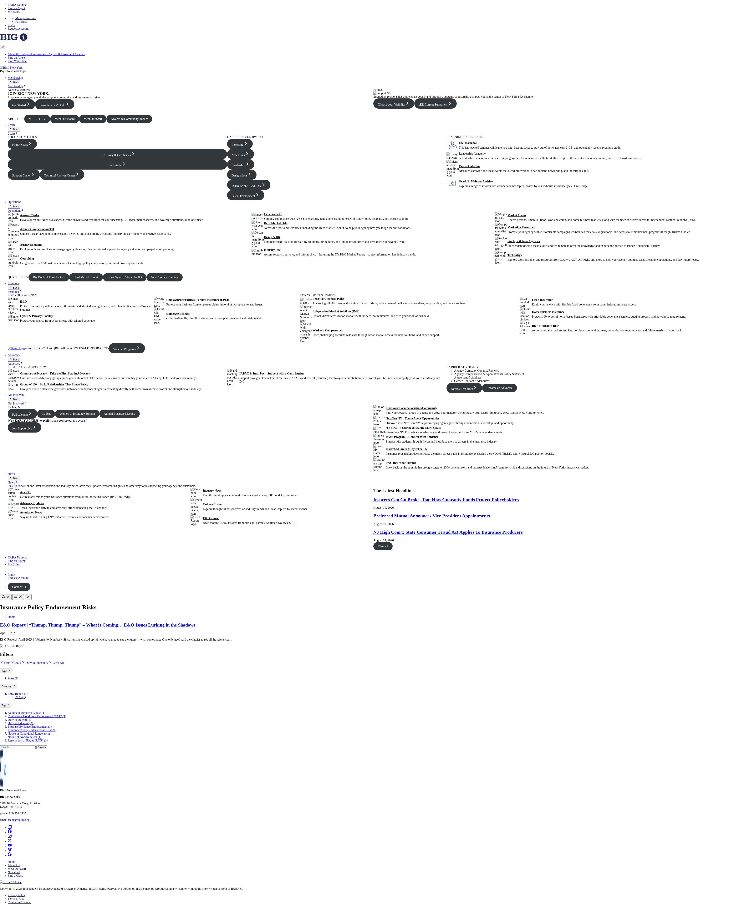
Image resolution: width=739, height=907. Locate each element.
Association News (31, 512)
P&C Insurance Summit (401, 462)
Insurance (13, 283)
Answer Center (29, 215)
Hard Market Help (276, 223)
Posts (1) (13, 678)
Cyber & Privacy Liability (36, 316)
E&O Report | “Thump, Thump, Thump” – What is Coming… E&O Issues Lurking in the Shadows (97, 624)
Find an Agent (16, 8)
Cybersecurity (273, 214)
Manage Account (25, 18)
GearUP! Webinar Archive (475, 181)
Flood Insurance (542, 299)
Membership (15, 77)
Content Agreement (19, 902)
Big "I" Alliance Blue (545, 325)
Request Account (18, 28)
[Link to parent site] (14, 39)
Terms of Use (16, 898)
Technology (514, 255)
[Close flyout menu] (3, 47)
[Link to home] (11, 67)
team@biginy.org (18, 819)
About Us (14, 865)
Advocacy (14, 355)
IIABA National (17, 4)
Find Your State (17, 61)
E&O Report (211, 518)
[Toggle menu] (18, 597)
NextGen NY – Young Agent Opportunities (412, 418)
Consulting (27, 258)
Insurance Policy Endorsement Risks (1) (32, 730)
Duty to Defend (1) (19, 719)
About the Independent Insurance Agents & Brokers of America (46, 54)
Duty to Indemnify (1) (21, 723)
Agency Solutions (31, 244)
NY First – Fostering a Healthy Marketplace (413, 427)
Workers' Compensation (328, 330)
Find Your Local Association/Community (411, 408)
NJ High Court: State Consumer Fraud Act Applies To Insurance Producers (448, 532)
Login (11, 25)
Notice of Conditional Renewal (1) (29, 733)
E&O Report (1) (18, 693)
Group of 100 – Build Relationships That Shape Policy (54, 384)
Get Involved (16, 394)
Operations (14, 202)
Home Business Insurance (548, 312)
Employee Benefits (178, 313)
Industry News (212, 490)
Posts (7, 662)
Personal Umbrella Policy (328, 298)
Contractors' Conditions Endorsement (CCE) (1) (37, 716)
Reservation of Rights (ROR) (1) (28, 740)
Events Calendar (469, 166)
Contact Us (19, 586)
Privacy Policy (16, 895)
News (11, 473)
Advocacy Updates (32, 503)
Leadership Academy (472, 153)
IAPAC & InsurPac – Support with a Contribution (271, 373)
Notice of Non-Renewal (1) (24, 737)
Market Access (516, 215)
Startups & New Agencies (523, 241)
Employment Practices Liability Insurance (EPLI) (197, 299)
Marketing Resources (520, 227)
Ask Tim (25, 492)
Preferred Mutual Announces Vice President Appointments (431, 515)
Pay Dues (21, 21)
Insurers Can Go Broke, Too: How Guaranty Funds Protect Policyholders (446, 499)
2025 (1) (20, 697)
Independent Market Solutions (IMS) (336, 311)
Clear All (58, 662)
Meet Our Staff (17, 868)
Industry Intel (272, 249)
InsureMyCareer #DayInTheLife (406, 449)
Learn (11, 124)
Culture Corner (213, 504)
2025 (18, 662)
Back (15, 82)
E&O (23, 301)
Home (11, 616)
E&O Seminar (468, 143)
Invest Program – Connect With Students (412, 437)
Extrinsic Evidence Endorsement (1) (30, 726)
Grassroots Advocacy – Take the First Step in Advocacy (55, 373)
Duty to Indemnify (37, 662)
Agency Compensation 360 (37, 229)
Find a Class (15, 875)
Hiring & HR (272, 237)
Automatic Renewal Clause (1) (26, 712)
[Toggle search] (6, 597)
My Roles (14, 11)
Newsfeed (14, 872)
